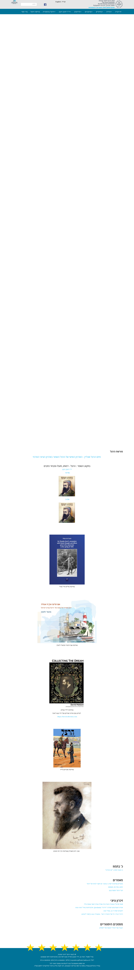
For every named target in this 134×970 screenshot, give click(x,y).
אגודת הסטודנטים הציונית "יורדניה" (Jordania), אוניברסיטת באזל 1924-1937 (99, 907)
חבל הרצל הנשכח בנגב (116, 890)
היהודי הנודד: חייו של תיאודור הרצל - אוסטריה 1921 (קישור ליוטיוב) (102, 914)
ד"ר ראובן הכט (64, 12)
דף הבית (118, 12)
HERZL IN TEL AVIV (115, 887)
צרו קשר (24, 12)
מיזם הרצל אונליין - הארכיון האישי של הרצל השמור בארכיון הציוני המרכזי (67, 456)
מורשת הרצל (35, 12)
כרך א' (67, 473)
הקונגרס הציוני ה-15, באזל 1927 (113, 911)
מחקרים (99, 12)
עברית (64, 2)
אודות (108, 12)
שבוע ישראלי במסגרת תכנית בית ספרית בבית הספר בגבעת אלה (103, 904)
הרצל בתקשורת (48, 12)
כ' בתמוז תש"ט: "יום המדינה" (114, 870)
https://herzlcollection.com (67, 717)
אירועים (77, 12)
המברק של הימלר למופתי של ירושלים (111, 928)
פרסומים (88, 12)
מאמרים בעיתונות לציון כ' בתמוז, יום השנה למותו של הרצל (105, 884)
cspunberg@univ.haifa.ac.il (80, 960)
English (58, 2)
